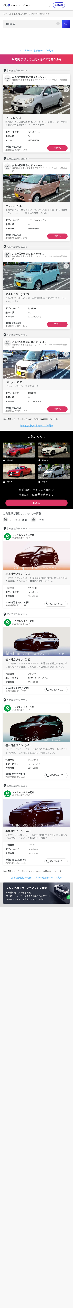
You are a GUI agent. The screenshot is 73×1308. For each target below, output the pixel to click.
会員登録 (59, 5)
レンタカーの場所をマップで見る (36, 50)
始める (36, 503)
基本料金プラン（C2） (18, 659)
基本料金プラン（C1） (18, 573)
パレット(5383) (14, 382)
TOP (5, 13)
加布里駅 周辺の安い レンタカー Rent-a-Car (29, 13)
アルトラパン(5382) (17, 294)
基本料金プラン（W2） (18, 831)
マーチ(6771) (13, 117)
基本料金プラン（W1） (18, 745)
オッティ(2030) (14, 206)
